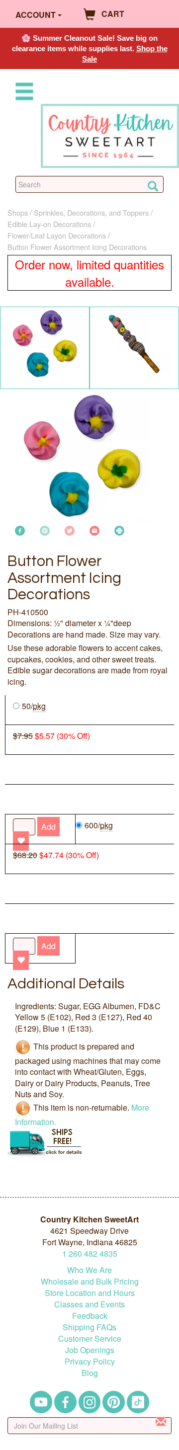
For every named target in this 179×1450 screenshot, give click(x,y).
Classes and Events (89, 1304)
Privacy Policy (90, 1361)
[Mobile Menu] (22, 93)
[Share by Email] (94, 529)
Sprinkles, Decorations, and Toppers (91, 212)
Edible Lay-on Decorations (49, 224)
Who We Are (89, 1270)
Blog (90, 1372)
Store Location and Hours (90, 1292)
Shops (17, 212)
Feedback (89, 1315)
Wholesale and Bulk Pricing (90, 1281)
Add (48, 946)
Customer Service (89, 1338)
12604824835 (89, 1253)
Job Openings (89, 1350)
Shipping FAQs (89, 1327)
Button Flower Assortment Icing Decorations (77, 247)
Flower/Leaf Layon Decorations (56, 235)
